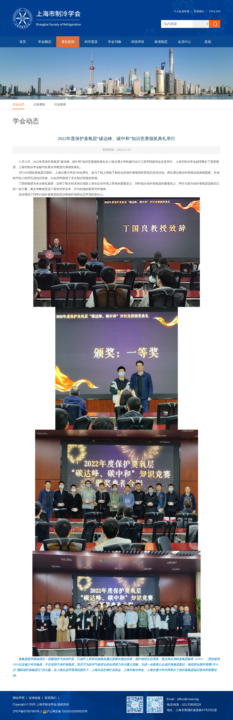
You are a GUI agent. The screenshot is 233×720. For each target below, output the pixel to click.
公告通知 (39, 104)
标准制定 (161, 42)
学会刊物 (114, 42)
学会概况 (44, 42)
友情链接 (34, 697)
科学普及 (91, 42)
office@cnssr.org (188, 699)
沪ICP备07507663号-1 (28, 711)
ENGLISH (214, 11)
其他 (207, 42)
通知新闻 (67, 42)
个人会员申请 (181, 11)
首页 (22, 42)
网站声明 (18, 697)
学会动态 (18, 104)
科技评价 (137, 42)
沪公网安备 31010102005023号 (67, 711)
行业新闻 (60, 104)
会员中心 (184, 42)
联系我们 (199, 11)
